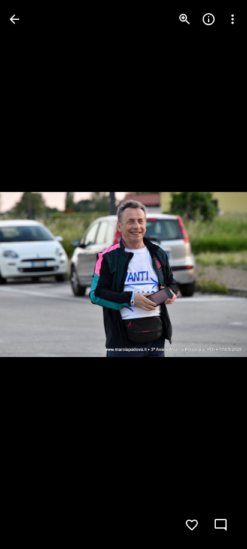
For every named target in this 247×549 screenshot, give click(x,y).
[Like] (192, 525)
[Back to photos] (14, 19)
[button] (33, 275)
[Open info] (209, 19)
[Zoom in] (185, 19)
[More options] (233, 19)
